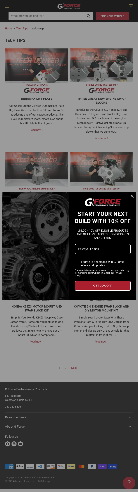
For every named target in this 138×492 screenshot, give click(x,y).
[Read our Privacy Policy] (128, 271)
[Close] (132, 196)
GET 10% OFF (102, 285)
